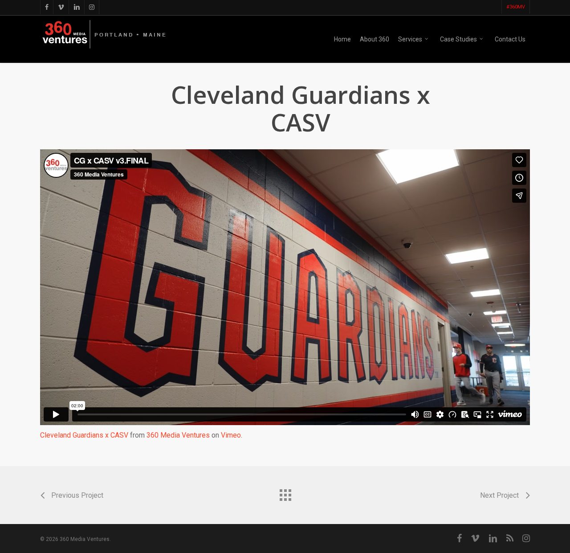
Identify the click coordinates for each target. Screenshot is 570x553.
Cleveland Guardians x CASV (84, 435)
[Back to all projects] (285, 493)
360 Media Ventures (178, 435)
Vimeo (231, 435)
